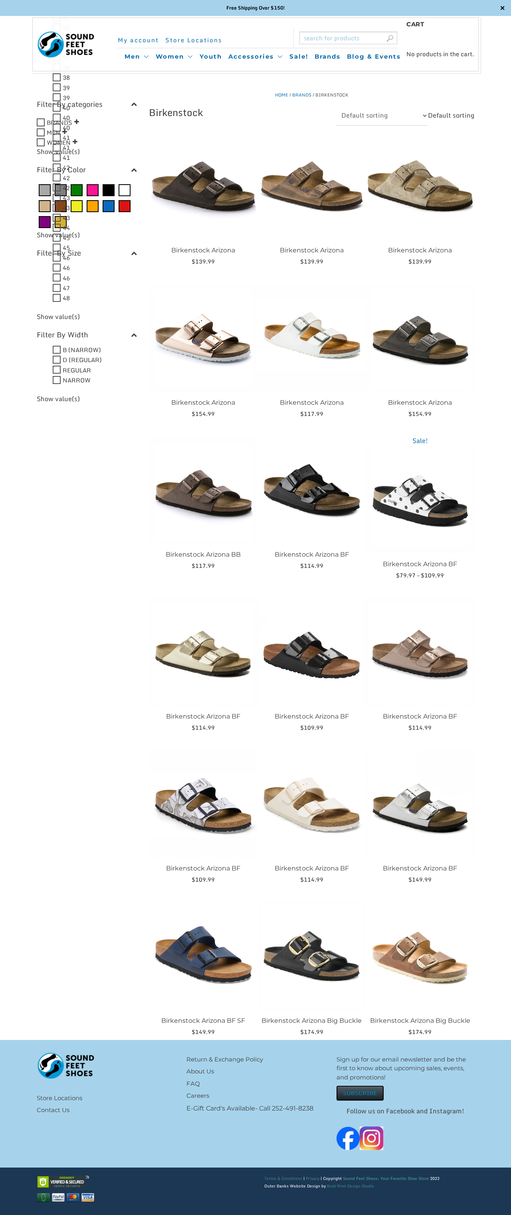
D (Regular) (82, 359)
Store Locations (193, 40)
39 (66, 87)
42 (66, 167)
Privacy (312, 1178)
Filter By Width (62, 334)
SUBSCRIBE (360, 1092)
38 (66, 77)
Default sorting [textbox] (451, 115)
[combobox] (451, 115)
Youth (211, 56)
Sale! (298, 56)
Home (281, 94)
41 (66, 137)
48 (66, 297)
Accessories (251, 56)
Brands (328, 56)
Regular (77, 369)
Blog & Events (374, 56)
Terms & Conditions (283, 1178)
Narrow (77, 379)
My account (138, 40)
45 (66, 237)
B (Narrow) (82, 349)
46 (66, 257)
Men (132, 56)
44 (66, 227)
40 (66, 107)
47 (66, 287)
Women (170, 56)
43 (66, 197)
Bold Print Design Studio (350, 1186)
